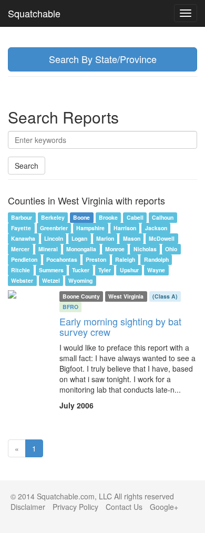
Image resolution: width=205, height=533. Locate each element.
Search (26, 165)
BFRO (70, 307)
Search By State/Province (103, 59)
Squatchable (34, 13)
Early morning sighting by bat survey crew (120, 326)
